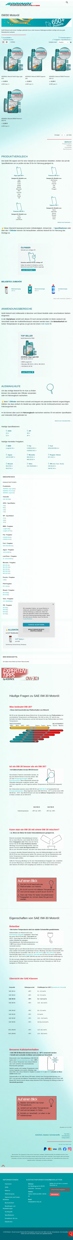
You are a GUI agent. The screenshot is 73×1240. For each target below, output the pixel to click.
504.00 (5, 609)
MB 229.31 (6, 567)
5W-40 (49, 1072)
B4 (4, 507)
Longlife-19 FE (7, 531)
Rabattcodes (8, 1221)
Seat (57, 464)
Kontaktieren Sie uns (11, 1218)
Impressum (8, 1184)
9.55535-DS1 (31, 448)
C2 (7, 433)
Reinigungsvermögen (21, 778)
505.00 (5, 611)
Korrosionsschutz (14, 780)
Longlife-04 (6, 529)
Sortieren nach (53, 42)
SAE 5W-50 (39, 952)
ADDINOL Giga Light (9, 488)
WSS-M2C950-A (53, 448)
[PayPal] (45, 1150)
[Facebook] (65, 1150)
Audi (54, 464)
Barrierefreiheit (9, 1203)
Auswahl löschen (8, 39)
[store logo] (22, 3)
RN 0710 (9, 468)
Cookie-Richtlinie (27, 618)
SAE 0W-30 (7, 499)
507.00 (5, 614)
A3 (4, 505)
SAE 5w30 (45, 324)
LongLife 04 (10, 448)
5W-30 (42, 1072)
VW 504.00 (52, 466)
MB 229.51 (31, 457)
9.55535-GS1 (31, 450)
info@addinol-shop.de (34, 1201)
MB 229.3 (6, 565)
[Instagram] (70, 1150)
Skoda (61, 464)
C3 (7, 435)
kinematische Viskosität (58, 987)
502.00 (5, 607)
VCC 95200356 (32, 466)
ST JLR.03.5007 (8, 558)
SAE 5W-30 (43, 789)
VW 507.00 (52, 468)
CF (4, 518)
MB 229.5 (6, 569)
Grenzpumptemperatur (16, 791)
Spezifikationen (9, 1215)
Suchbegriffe (8, 1211)
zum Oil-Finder (27, 270)
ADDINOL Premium (9, 490)
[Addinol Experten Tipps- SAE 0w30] (20, 680)
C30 (4, 580)
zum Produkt (27, 372)
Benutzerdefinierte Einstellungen (36, 630)
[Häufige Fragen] (36, 889)
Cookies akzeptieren (36, 625)
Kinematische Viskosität (16, 934)
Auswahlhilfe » (7, 37)
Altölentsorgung (9, 1194)
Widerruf (7, 1190)
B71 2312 (51, 457)
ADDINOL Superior (9, 492)
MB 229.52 (31, 459)
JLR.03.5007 (10, 457)
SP (28, 435)
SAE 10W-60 (50, 952)
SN (28, 433)
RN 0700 (9, 466)
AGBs (6, 1187)
